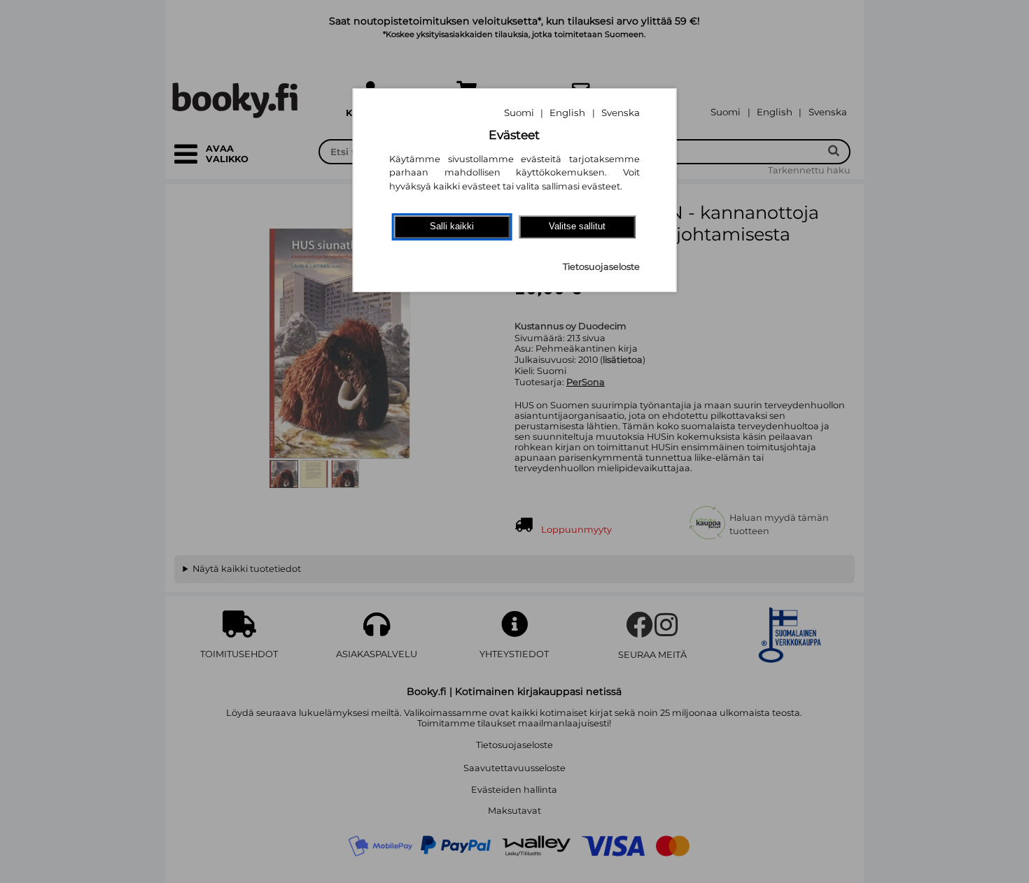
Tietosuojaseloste (601, 266)
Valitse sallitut (577, 226)
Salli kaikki (452, 226)
